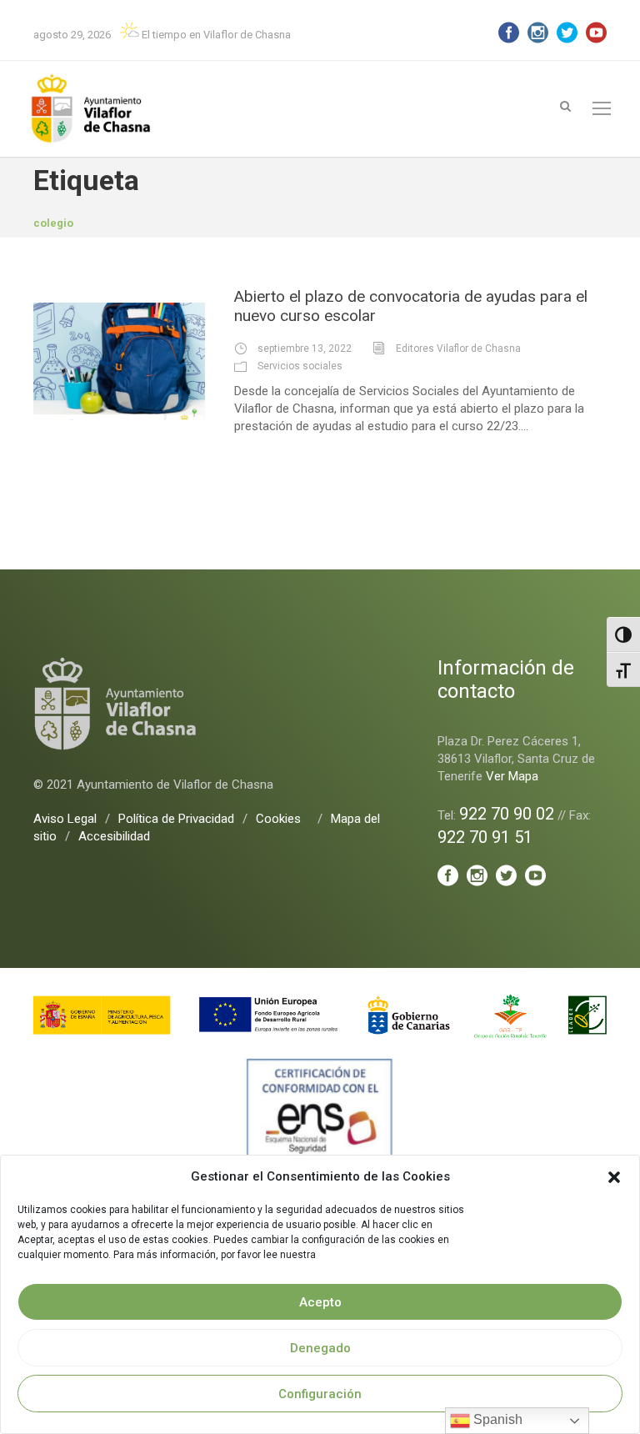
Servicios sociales (300, 366)
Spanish (496, 1419)
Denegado (320, 1348)
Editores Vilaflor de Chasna (458, 348)
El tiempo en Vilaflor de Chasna (215, 34)
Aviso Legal (65, 818)
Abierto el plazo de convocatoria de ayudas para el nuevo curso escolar (411, 306)
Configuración (320, 1393)
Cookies (278, 818)
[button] (614, 1177)
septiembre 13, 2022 (305, 348)
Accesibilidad (114, 836)
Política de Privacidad (176, 818)
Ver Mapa (512, 776)
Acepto (320, 1302)
